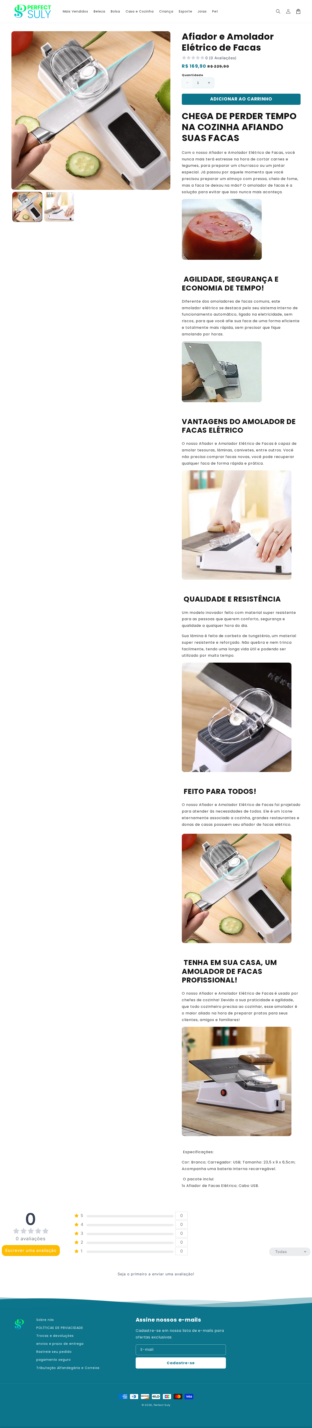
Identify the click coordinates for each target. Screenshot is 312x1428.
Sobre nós (45, 1319)
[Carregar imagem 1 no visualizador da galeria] (27, 206)
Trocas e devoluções (55, 1335)
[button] (278, 11)
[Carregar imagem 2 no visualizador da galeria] (59, 206)
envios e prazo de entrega (60, 1343)
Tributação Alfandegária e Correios (68, 1368)
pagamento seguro (53, 1359)
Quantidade (192, 75)
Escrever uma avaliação (30, 1250)
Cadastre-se (181, 1363)
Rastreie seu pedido (54, 1351)
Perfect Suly (162, 1405)
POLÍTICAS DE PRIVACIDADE (59, 1327)
